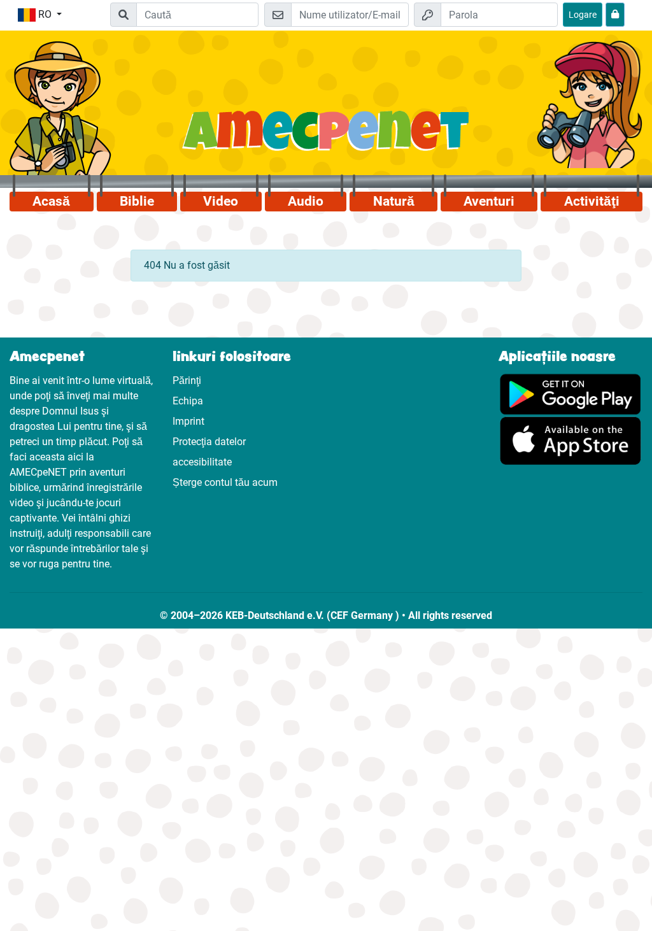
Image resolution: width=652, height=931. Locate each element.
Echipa (188, 401)
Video (220, 201)
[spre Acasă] (326, 138)
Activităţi (592, 201)
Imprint (188, 421)
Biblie (137, 201)
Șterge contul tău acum (225, 482)
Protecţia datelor (209, 442)
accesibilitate (202, 462)
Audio (305, 201)
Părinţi (187, 380)
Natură (394, 201)
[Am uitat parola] (615, 15)
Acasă (51, 201)
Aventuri (489, 201)
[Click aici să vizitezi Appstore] (570, 440)
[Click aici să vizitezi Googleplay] (570, 394)
